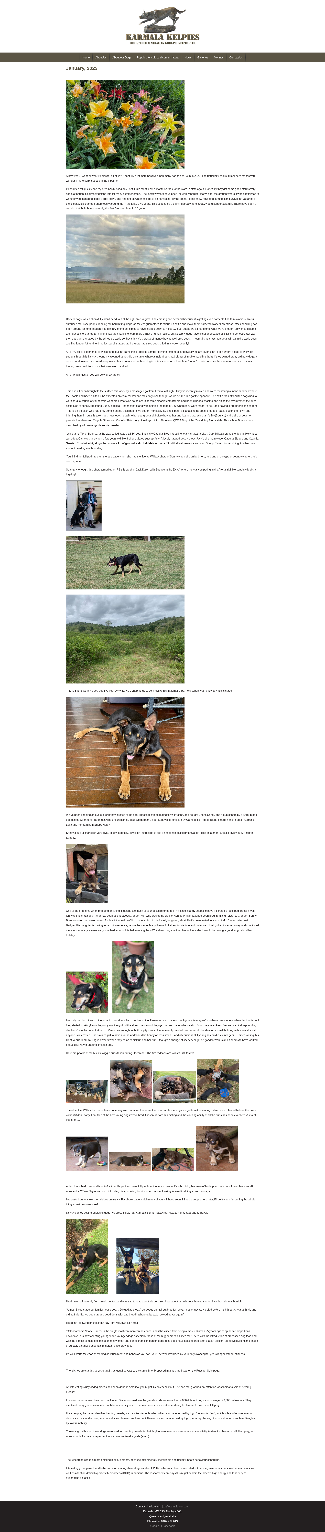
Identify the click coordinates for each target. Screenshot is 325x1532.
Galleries (202, 57)
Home (86, 57)
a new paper (76, 1400)
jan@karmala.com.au (175, 1506)
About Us (101, 57)
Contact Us (236, 57)
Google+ (155, 1526)
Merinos (219, 57)
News (188, 57)
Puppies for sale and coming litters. (158, 57)
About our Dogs (121, 57)
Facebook (169, 1526)
